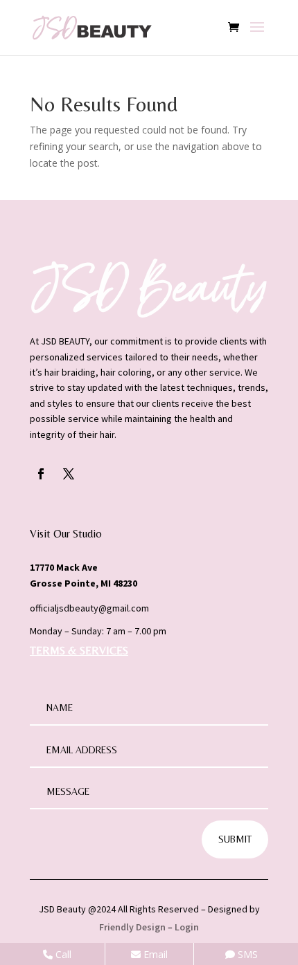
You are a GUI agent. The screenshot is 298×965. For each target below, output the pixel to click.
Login (187, 927)
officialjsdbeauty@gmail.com (89, 608)
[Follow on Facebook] (41, 474)
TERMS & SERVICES (79, 650)
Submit (235, 839)
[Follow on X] (69, 474)
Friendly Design (132, 927)
